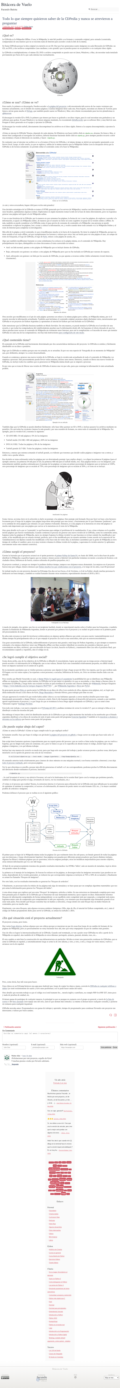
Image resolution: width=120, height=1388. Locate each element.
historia (17, 28)
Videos (51, 1233)
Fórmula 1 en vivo (60, 1083)
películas (54, 1183)
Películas (52, 1220)
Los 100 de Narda (54, 1350)
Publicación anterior (13, 1027)
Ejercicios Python (54, 1259)
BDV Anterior (53, 1237)
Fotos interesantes (55, 1230)
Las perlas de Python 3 (56, 1285)
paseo (69, 1179)
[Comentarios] (110, 1015)
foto (51, 1176)
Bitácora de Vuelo (16, 4)
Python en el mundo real (57, 1324)
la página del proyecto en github (62, 735)
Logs (50, 1328)
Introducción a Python (56, 1315)
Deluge (29, 111)
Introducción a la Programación (59, 1331)
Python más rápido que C (57, 1298)
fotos (54, 1176)
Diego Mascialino (46, 692)
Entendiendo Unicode (56, 1311)
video (68, 1194)
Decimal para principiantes (57, 1308)
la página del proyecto (57, 106)
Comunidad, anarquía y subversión (60, 1295)
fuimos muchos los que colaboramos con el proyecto (60, 567)
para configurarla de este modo (71, 333)
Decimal (51, 1305)
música (62, 1179)
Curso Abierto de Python (56, 1256)
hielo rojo (65, 1176)
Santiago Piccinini (25, 704)
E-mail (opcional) (38, 1044)
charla (64, 1162)
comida (60, 1165)
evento (62, 1172)
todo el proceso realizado (12, 763)
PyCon (52, 1187)
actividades (51, 1162)
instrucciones (26, 28)
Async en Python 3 (55, 1278)
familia (66, 1172)
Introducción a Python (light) (58, 1334)
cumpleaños (64, 1169)
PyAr (45, 237)
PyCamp (67, 1183)
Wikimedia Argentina (66, 686)
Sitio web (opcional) (68, 1044)
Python (59, 1186)
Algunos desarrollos (55, 1227)
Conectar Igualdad (78, 717)
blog (60, 1162)
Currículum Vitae (54, 1217)
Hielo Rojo (52, 1224)
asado (56, 1162)
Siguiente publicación (106, 1027)
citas (54, 1166)
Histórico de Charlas (55, 1249)
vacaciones (57, 1194)
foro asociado (18, 1001)
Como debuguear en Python (58, 1282)
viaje (63, 1193)
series (54, 1190)
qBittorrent (6, 113)
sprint (65, 1190)
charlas (69, 1162)
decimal (58, 1172)
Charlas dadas (53, 1214)
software (59, 1190)
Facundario (52, 1210)
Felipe (59, 1176)
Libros (51, 1240)
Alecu (79, 686)
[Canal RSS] (75, 1377)
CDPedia (52, 1172)
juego (69, 1176)
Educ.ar (23, 690)
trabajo (69, 1190)
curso (70, 1169)
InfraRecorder (77, 120)
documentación (8, 28)
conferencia (54, 1169)
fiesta (69, 1172)
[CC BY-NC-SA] (5, 1378)
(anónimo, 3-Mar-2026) (60, 1118)
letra (49, 1179)
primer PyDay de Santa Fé (66, 555)
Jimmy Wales (43, 679)
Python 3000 (53, 1318)
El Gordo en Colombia (56, 1357)
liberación (55, 1179)
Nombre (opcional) (10, 1044)
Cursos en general (55, 1253)
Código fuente (28, 26)
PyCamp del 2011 (49, 708)
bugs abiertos (16, 926)
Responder (15, 1064)
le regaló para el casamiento (60, 679)
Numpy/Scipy (53, 1321)
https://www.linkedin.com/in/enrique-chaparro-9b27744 (27, 686)
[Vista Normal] (115, 1015)
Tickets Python (53, 1262)
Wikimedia (96, 683)
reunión (50, 1190)
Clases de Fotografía (55, 1354)
